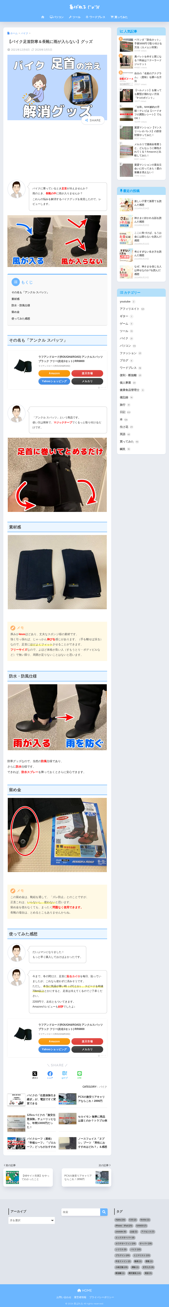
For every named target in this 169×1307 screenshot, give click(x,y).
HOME (86, 1290)
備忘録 (126, 397)
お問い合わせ (63, 1297)
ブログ (126, 360)
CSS (132, 1220)
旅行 (125, 404)
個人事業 (128, 382)
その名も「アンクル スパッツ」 (30, 292)
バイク (103, 1086)
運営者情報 (80, 1297)
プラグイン (123, 1255)
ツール (76, 17)
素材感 (15, 298)
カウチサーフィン (125, 1243)
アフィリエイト (132, 308)
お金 (133, 1231)
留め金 (15, 311)
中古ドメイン (123, 1261)
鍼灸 (125, 449)
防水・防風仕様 (21, 305)
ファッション (130, 353)
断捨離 (120, 1273)
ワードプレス (97, 17)
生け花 (126, 426)
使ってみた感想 (21, 318)
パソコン (58, 17)
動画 (138, 1261)
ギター (126, 316)
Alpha (120, 1220)
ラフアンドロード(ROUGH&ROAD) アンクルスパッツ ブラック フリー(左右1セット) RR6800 (70, 358)
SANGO (141, 1226)
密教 (149, 1261)
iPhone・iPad (124, 1226)
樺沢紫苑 (135, 1273)
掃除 (135, 1267)
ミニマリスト (142, 1255)
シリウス (121, 1249)
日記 (125, 412)
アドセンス (147, 1231)
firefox (145, 1220)
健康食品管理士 (131, 390)
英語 (125, 434)
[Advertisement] (57, 152)
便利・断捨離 (130, 375)
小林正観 (122, 1267)
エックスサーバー (125, 1237)
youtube (127, 301)
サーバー (146, 1243)
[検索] (104, 1212)
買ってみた (121, 17)
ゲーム (126, 323)
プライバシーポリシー (101, 1297)
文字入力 (148, 1267)
